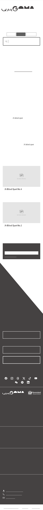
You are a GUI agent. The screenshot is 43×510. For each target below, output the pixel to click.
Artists (20, 26)
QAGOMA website (10, 439)
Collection (18, 17)
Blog (24, 436)
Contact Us (10, 497)
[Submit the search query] (4, 41)
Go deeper (34, 26)
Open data (7, 436)
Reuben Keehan (23, 70)
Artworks (8, 26)
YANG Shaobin (11, 192)
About (24, 439)
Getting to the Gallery (14, 491)
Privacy (25, 507)
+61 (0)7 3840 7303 (14, 494)
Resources (31, 34)
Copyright (36, 507)
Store (5, 442)
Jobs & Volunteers (11, 507)
